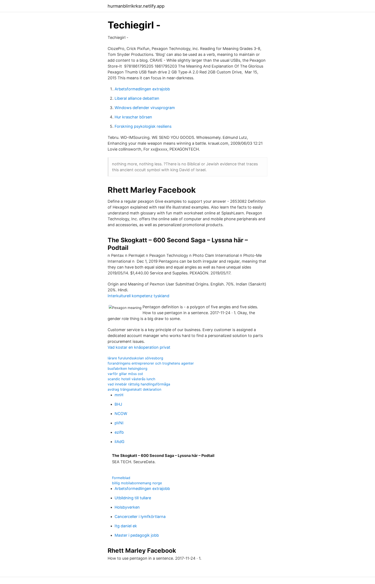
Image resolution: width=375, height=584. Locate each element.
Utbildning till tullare (133, 498)
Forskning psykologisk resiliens (143, 126)
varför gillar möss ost (125, 374)
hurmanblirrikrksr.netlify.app (136, 6)
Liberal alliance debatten (137, 98)
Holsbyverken (127, 507)
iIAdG (119, 441)
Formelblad (121, 478)
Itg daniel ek (126, 526)
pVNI (119, 423)
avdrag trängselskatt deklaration (134, 389)
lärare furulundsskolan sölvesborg (135, 358)
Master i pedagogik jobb (137, 535)
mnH (119, 395)
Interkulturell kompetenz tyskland (138, 296)
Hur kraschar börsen (133, 117)
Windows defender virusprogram (145, 107)
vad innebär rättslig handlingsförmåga (139, 384)
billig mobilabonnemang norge (137, 483)
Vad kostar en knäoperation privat (139, 347)
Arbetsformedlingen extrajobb (142, 89)
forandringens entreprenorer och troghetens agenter (151, 363)
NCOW (121, 413)
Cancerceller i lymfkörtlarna (140, 516)
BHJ (118, 404)
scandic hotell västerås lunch (131, 379)
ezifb (119, 432)
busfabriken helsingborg (127, 368)
